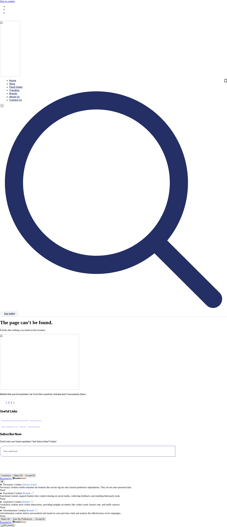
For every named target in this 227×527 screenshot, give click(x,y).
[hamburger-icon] (226, 80)
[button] (113, 309)
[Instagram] (11, 402)
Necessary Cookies (12, 484)
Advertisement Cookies (14, 510)
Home (12, 80)
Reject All (18, 475)
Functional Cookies (12, 493)
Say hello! (9, 313)
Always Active (29, 484)
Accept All (30, 475)
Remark (26, 493)
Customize (6, 475)
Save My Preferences (22, 519)
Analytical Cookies (12, 502)
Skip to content (7, 1)
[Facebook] (6, 402)
